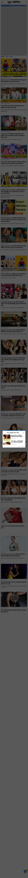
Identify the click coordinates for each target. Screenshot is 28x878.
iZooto (24, 446)
